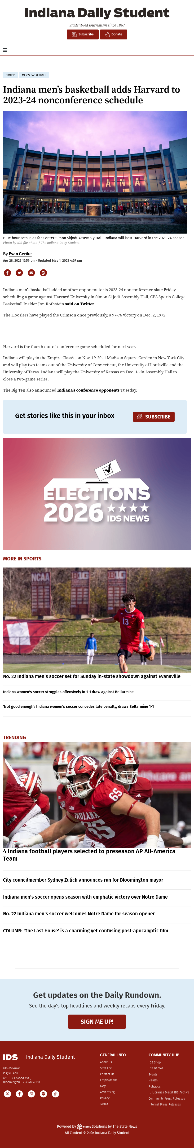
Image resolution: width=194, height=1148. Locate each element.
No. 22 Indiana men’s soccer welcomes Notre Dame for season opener (79, 914)
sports (11, 75)
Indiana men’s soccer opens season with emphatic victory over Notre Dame (85, 897)
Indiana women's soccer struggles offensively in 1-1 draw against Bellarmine (68, 692)
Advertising (107, 1092)
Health (153, 1080)
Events (153, 1074)
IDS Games (156, 1068)
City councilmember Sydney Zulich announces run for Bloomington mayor (83, 880)
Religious (155, 1086)
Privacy (105, 1098)
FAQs (103, 1086)
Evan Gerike (20, 253)
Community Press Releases (167, 1098)
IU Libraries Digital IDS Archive (169, 1092)
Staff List (106, 1068)
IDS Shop (155, 1062)
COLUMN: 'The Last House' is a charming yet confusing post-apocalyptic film (85, 931)
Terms (104, 1104)
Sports (32, 559)
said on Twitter (79, 304)
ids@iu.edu (10, 1073)
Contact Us (107, 1074)
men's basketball (34, 75)
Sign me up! (97, 1021)
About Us (106, 1062)
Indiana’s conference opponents (88, 390)
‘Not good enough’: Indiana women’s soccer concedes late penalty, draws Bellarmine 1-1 (78, 706)
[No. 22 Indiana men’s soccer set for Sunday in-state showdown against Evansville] (97, 620)
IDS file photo (27, 243)
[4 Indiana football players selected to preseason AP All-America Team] (97, 795)
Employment (108, 1080)
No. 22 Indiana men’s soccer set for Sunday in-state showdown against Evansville (92, 676)
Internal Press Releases (165, 1104)
